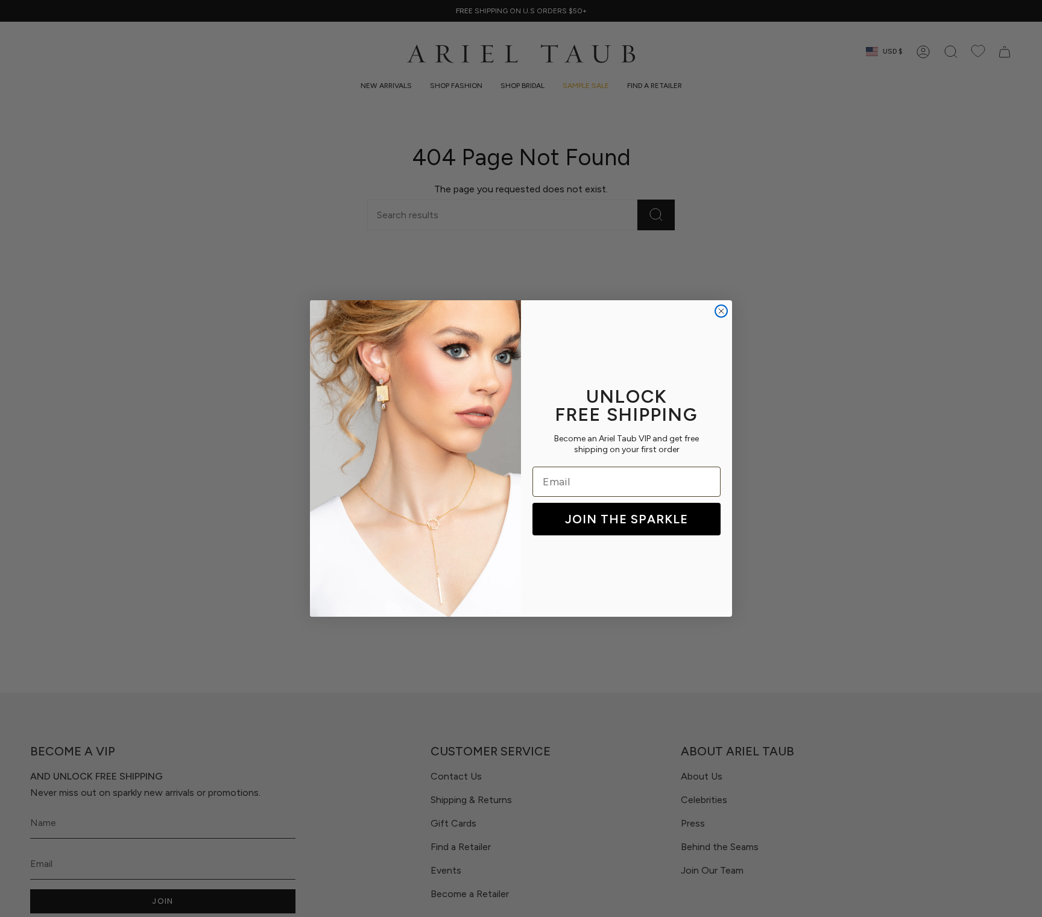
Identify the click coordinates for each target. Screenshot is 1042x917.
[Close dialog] (721, 311)
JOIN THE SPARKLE (626, 519)
